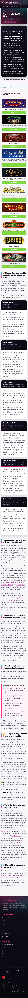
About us (4, 930)
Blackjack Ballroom (7, 585)
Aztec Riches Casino (9, 875)
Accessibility (5, 960)
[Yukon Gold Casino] (14, 119)
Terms (3, 947)
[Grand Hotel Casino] (14, 172)
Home (2, 6)
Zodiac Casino (21, 843)
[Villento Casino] (14, 137)
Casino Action (20, 585)
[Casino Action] (14, 240)
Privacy (4, 950)
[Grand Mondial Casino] (14, 189)
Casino (7, 6)
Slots (3, 927)
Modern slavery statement (8, 963)
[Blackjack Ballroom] (14, 257)
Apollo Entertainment (11, 21)
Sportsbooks (5, 920)
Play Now (14, 112)
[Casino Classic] (14, 224)
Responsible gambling (7, 944)
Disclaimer (4, 956)
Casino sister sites (6, 917)
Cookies (4, 953)
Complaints (5, 936)
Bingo (3, 924)
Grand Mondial (19, 582)
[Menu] (25, 2)
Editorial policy (5, 933)
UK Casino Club (16, 836)
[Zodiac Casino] (14, 103)
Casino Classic (9, 582)
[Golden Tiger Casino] (14, 207)
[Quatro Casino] (14, 153)
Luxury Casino (5, 831)
